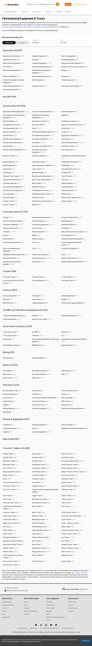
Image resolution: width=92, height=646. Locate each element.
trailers (11, 26)
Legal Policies (34, 628)
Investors (4, 608)
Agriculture (49, 611)
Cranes (48, 620)
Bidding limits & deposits (30, 611)
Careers (4, 611)
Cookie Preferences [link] (67, 628)
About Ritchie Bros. (7, 602)
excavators (18, 26)
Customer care (72, 602)
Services (48, 11)
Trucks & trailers (50, 608)
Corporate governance (8, 605)
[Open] (84, 42)
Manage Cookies (14, 641)
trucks (6, 26)
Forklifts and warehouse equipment (55, 617)
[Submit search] (57, 4)
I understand (85, 640)
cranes (25, 26)
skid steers (37, 26)
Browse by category (10, 11)
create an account (80, 572)
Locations (68, 11)
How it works (36, 11)
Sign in (68, 4)
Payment (26, 614)
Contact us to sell (72, 608)
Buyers (26, 602)
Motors (48, 614)
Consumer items (50, 605)
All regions (34, 40)
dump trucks (56, 26)
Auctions (24, 11)
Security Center (6, 617)
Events (62, 40)
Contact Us (83, 589)
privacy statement (29, 641)
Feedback (70, 611)
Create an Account (80, 4)
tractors (30, 26)
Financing (59, 11)
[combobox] (70, 42)
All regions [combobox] (35, 43)
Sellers (26, 605)
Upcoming (8, 43)
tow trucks (45, 26)
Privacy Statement (22, 628)
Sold (22, 43)
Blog (3, 614)
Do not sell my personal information (50, 628)
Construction (49, 602)
